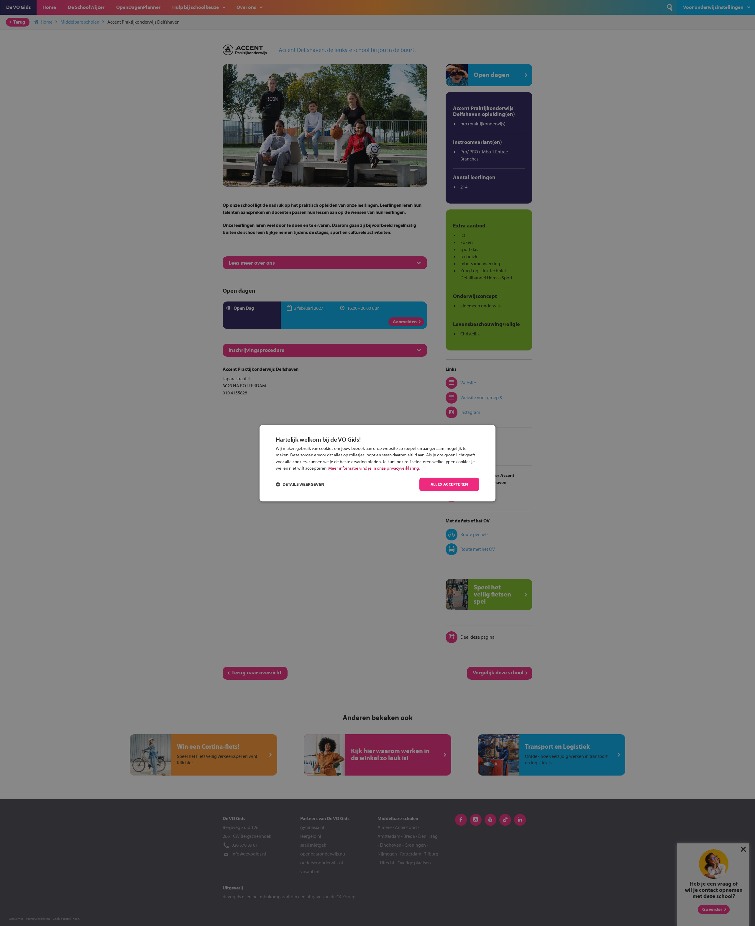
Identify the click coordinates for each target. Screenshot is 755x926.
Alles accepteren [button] (449, 484)
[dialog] (377, 463)
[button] (300, 484)
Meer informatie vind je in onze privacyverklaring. (374, 468)
